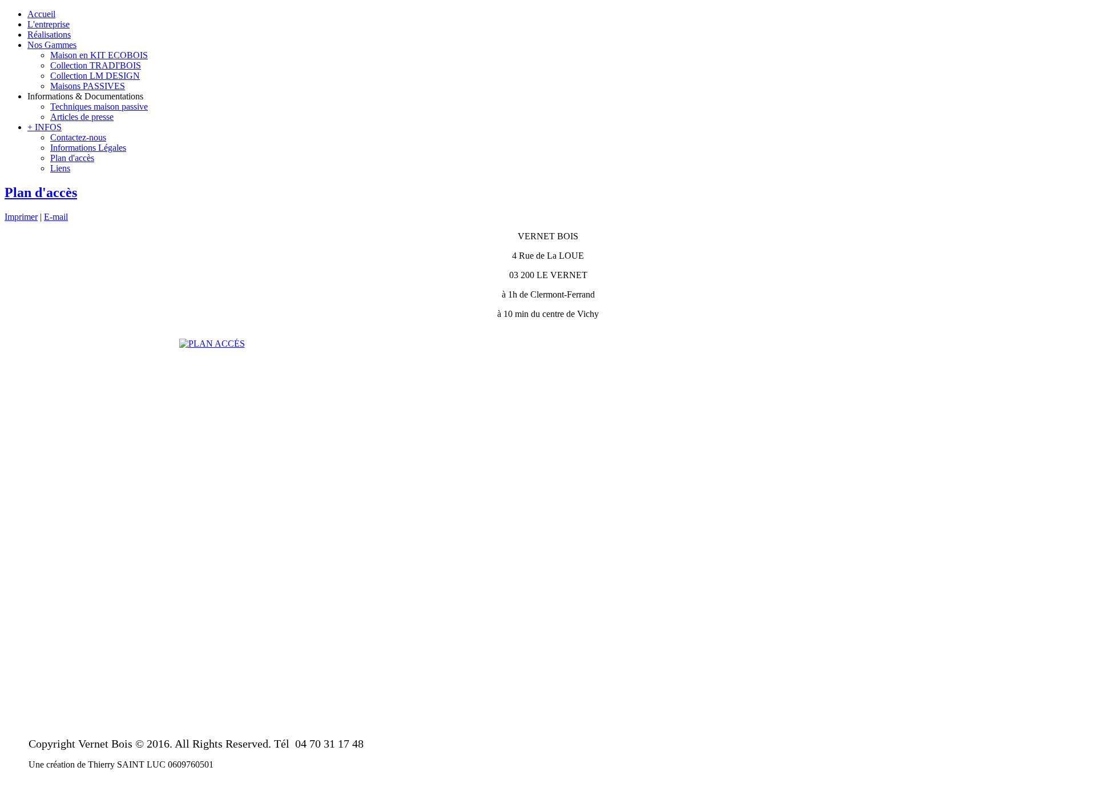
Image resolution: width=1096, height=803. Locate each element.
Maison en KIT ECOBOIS (99, 55)
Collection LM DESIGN (95, 76)
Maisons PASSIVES (87, 86)
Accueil (41, 14)
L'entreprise (48, 24)
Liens (60, 168)
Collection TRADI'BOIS (95, 65)
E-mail (56, 217)
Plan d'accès (72, 158)
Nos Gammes (51, 45)
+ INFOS (44, 127)
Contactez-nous (78, 137)
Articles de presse (82, 117)
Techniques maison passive (99, 106)
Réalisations (49, 34)
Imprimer (21, 217)
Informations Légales (88, 147)
